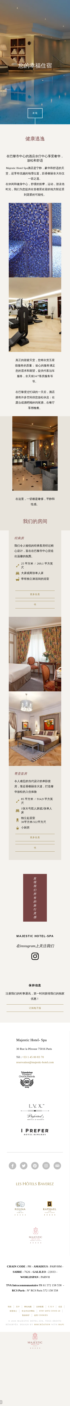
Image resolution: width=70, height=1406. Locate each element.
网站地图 (28, 1307)
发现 (35, 113)
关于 (18, 1307)
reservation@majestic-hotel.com (35, 1062)
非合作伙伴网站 (28, 1311)
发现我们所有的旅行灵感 (35, 898)
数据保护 (26, 1315)
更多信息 (35, 594)
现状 (10, 1307)
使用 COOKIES (41, 1315)
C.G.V (51, 1307)
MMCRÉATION (42, 1324)
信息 (60, 1307)
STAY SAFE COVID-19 (49, 1311)
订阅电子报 (35, 1008)
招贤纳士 (13, 1311)
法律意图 (40, 1307)
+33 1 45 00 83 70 (33, 1057)
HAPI (61, 1324)
